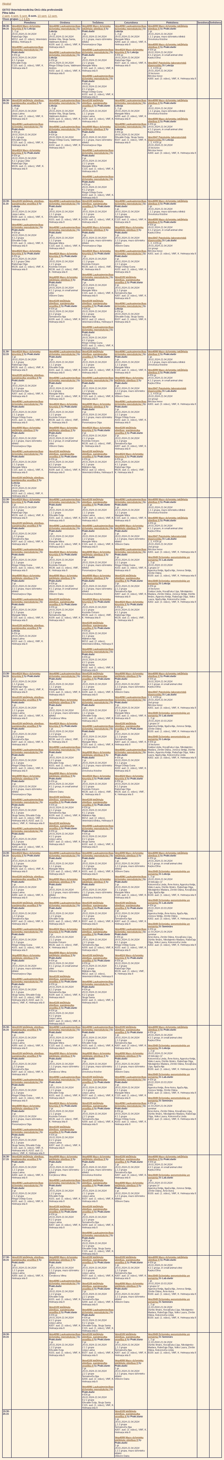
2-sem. (6, 16)
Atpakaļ (6, 3)
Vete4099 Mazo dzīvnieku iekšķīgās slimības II (96, 27)
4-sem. (15, 16)
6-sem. (24, 16)
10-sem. (42, 16)
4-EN (27, 19)
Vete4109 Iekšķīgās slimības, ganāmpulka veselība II (28, 101)
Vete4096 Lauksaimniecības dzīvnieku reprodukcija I (27, 48)
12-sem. (53, 16)
